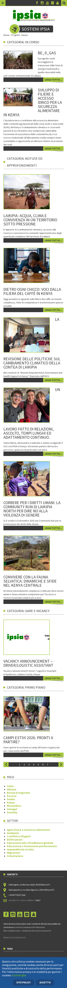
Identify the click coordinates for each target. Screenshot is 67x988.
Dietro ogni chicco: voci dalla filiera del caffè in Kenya (32, 291)
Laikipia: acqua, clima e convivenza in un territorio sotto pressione (30, 220)
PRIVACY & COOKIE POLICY (14, 937)
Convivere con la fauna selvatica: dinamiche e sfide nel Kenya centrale (30, 581)
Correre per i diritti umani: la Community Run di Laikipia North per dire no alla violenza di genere (31, 509)
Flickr (52, 3)
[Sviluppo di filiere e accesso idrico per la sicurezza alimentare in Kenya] (18, 96)
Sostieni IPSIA (36, 29)
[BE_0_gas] (18, 59)
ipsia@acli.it (14, 900)
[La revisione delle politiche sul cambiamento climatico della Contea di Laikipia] (31, 334)
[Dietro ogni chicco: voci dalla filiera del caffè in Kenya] (31, 265)
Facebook (37, 3)
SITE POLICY (23, 982)
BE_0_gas (47, 53)
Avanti (61, 764)
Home (6, 35)
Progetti (15, 35)
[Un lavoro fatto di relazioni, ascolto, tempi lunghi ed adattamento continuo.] (31, 404)
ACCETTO (45, 982)
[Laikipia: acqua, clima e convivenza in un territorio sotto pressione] (31, 191)
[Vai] (64, 3)
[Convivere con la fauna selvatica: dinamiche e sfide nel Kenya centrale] (31, 552)
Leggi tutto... (53, 79)
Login (57, 3)
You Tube (47, 3)
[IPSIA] (33, 15)
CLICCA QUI (19, 975)
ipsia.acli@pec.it (28, 900)
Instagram (42, 3)
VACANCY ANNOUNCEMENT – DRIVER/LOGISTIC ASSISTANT (28, 663)
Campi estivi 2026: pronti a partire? (28, 739)
